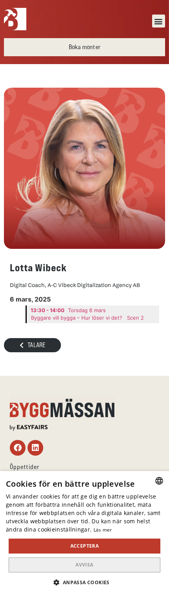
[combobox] (159, 481)
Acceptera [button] (84, 546)
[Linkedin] (35, 448)
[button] (158, 21)
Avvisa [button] (84, 564)
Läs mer (103, 529)
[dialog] (84, 533)
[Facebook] (18, 448)
